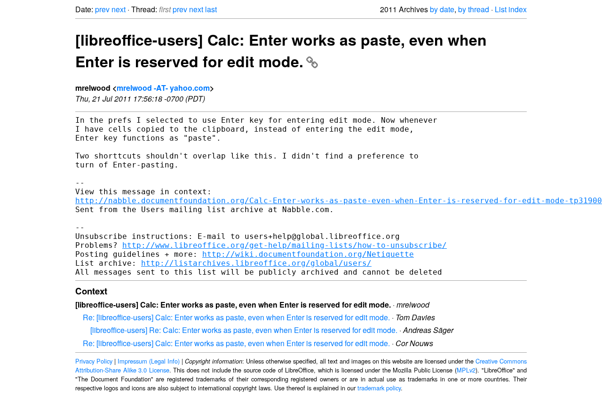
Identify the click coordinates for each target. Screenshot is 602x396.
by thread (473, 9)
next (118, 9)
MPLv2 (466, 369)
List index (511, 9)
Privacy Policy (93, 360)
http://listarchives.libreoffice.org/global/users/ (256, 263)
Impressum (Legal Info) (149, 360)
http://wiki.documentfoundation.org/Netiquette (308, 254)
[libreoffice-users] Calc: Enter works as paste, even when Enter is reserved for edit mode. (281, 50)
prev (102, 9)
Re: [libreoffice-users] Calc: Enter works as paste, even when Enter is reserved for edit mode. (236, 317)
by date (442, 9)
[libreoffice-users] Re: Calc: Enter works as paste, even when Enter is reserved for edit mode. (243, 330)
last (211, 9)
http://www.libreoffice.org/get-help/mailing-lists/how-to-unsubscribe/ (284, 245)
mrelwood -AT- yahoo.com (163, 87)
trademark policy (379, 387)
